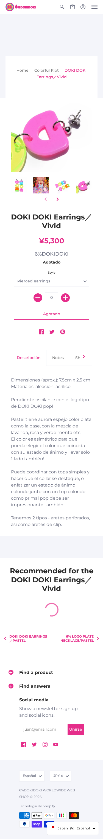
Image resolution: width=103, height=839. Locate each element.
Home (22, 70)
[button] (62, 7)
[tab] (28, 358)
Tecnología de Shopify (37, 806)
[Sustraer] (38, 297)
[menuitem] (62, 7)
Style (51, 272)
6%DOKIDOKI (52, 254)
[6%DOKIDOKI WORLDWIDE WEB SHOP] (20, 7)
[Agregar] (65, 297)
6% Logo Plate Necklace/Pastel (77, 638)
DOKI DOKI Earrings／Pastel (28, 638)
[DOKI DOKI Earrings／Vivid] (19, 185)
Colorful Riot (46, 70)
